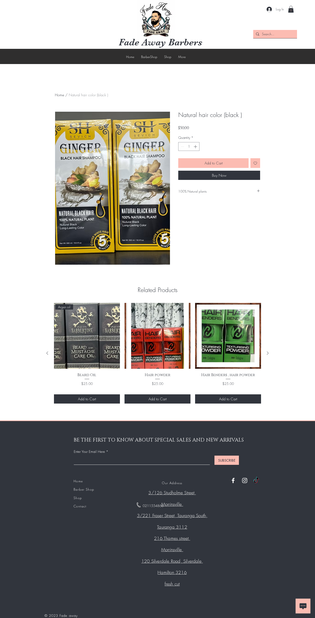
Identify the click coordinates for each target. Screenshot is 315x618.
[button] (291, 9)
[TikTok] (256, 480)
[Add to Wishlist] (255, 163)
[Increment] (196, 146)
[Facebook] (233, 480)
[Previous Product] (47, 353)
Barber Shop (84, 489)
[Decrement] (182, 146)
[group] (157, 353)
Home (59, 94)
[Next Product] (267, 353)
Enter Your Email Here (89, 452)
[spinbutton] (189, 146)
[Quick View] (157, 336)
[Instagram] (244, 480)
